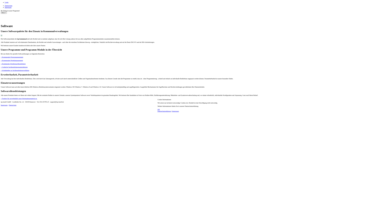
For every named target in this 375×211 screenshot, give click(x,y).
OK (159, 109)
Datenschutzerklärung (164, 111)
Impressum (175, 111)
